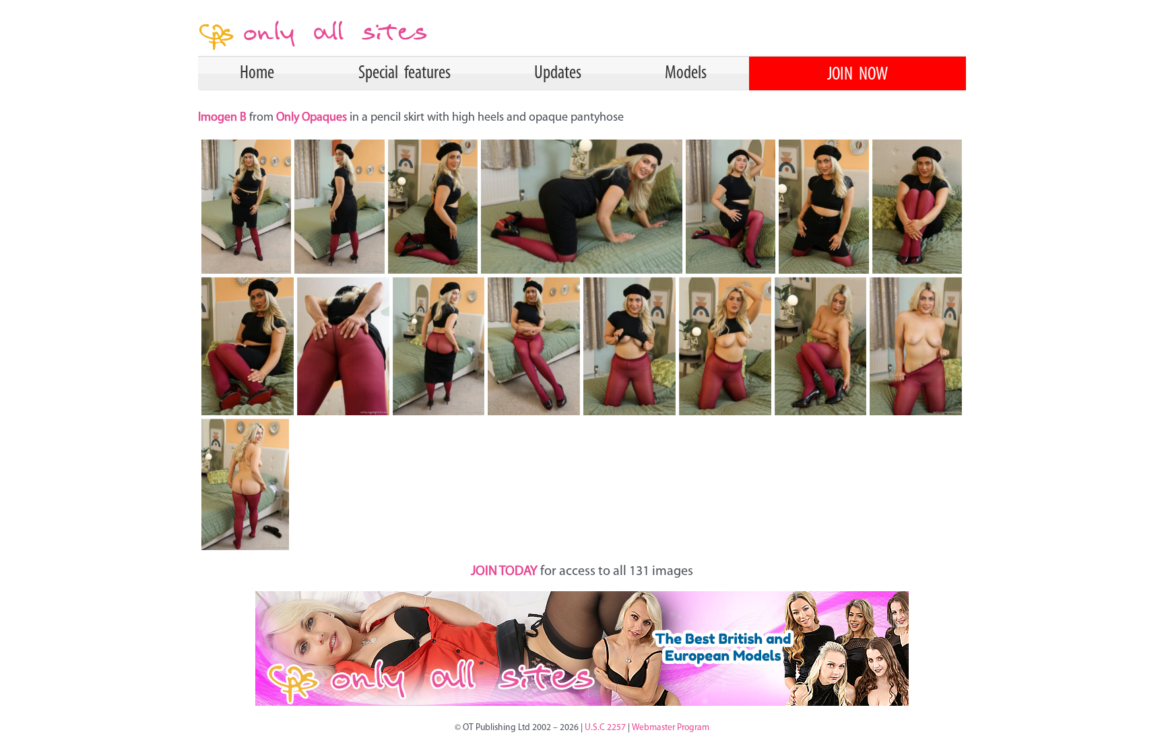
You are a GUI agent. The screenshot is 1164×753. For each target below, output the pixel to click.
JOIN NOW (857, 74)
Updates (557, 73)
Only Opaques (311, 118)
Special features (404, 73)
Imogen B (223, 118)
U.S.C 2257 (605, 727)
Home (257, 73)
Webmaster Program (670, 727)
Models (686, 73)
